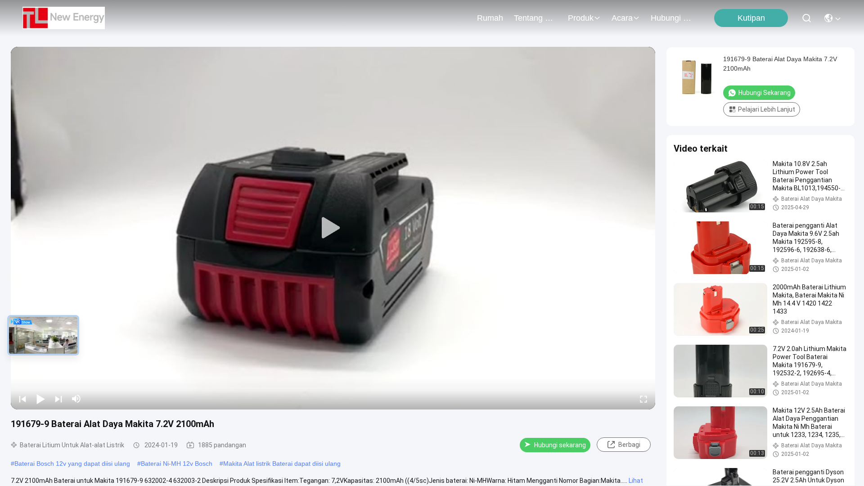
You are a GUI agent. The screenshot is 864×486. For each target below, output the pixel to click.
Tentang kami (535, 18)
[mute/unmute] (77, 398)
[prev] (23, 398)
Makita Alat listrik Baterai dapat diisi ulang (282, 463)
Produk (581, 18)
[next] (59, 398)
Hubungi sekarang (560, 445)
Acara (622, 18)
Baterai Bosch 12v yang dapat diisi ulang (72, 463)
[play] (333, 228)
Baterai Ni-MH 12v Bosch (176, 463)
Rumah (490, 18)
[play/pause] (41, 398)
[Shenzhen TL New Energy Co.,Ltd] (63, 18)
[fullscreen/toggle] (643, 398)
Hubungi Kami (672, 18)
